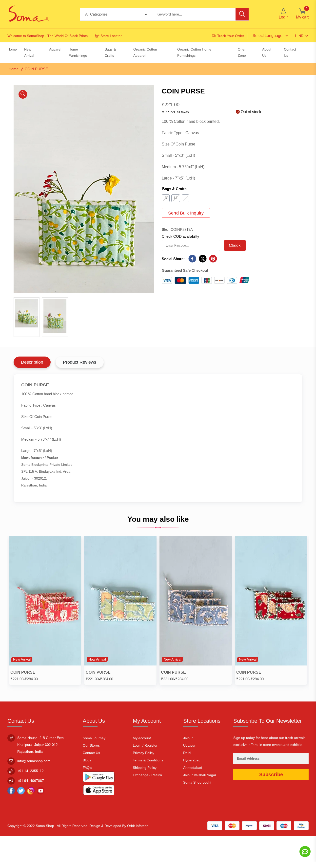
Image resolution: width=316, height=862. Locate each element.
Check (235, 245)
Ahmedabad (192, 768)
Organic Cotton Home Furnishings (194, 52)
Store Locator (111, 36)
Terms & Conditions (148, 760)
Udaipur (189, 745)
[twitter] (203, 259)
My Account (142, 738)
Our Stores (91, 745)
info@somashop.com (33, 761)
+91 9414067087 (30, 781)
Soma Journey (94, 738)
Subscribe (271, 774)
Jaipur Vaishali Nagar (199, 775)
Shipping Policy (145, 768)
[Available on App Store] (99, 791)
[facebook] (192, 259)
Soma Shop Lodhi (197, 782)
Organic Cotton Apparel (145, 52)
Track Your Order (230, 36)
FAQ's (87, 768)
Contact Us (91, 753)
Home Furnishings (78, 52)
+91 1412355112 (30, 771)
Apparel (55, 49)
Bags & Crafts (110, 52)
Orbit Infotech (137, 826)
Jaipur (188, 738)
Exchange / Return (147, 775)
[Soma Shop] (28, 14)
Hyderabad (191, 760)
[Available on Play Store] (99, 778)
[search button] (242, 14)
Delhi (187, 753)
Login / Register (145, 745)
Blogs (87, 760)
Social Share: (173, 259)
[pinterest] (213, 259)
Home (14, 69)
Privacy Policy (143, 753)
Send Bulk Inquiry (186, 213)
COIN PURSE (22, 672)
